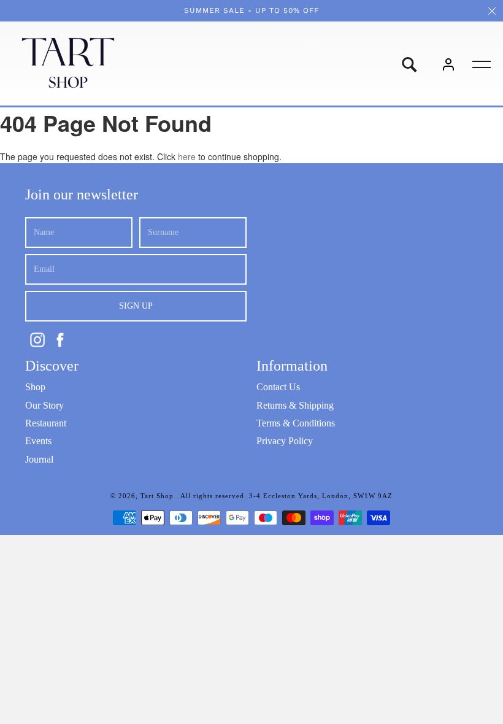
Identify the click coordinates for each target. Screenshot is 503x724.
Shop (35, 387)
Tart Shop (158, 495)
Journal (39, 459)
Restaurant (45, 423)
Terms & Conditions (295, 423)
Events (38, 441)
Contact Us (278, 387)
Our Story (44, 405)
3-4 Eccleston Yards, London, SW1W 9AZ (321, 495)
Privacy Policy (284, 441)
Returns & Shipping (295, 405)
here (187, 156)
